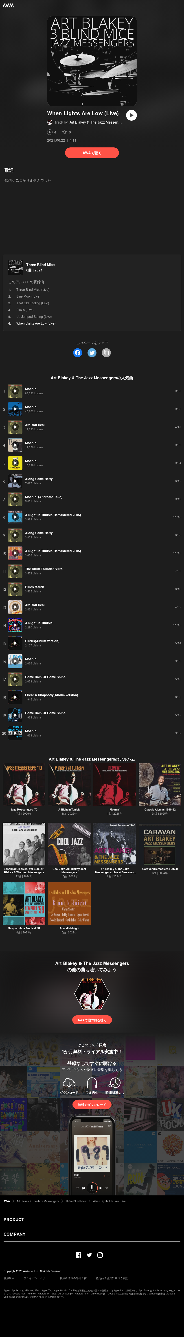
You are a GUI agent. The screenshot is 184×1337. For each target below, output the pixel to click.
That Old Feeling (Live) (32, 303)
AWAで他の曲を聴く (92, 1020)
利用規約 (9, 1278)
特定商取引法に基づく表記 (112, 1278)
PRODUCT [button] (14, 1219)
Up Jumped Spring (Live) (34, 316)
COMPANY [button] (14, 1234)
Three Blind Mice (40, 264)
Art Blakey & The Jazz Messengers (97, 122)
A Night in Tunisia (69, 809)
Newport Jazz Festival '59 (24, 928)
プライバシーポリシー (37, 1278)
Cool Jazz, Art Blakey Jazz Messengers (69, 870)
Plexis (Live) (25, 309)
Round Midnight (69, 928)
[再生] (131, 115)
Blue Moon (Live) (28, 296)
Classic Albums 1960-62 (160, 809)
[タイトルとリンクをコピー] (106, 352)
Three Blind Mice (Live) (32, 289)
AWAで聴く (92, 152)
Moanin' (115, 809)
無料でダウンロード (92, 1104)
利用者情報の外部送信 (73, 1278)
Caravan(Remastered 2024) (160, 869)
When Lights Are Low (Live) (110, 1201)
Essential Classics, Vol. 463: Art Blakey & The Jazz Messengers (24, 870)
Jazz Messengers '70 (24, 809)
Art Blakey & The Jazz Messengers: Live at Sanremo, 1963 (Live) (114, 872)
